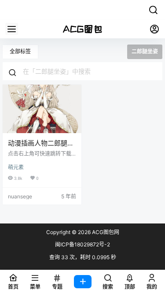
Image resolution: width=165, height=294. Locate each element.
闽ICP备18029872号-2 (82, 244)
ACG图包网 (105, 232)
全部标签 (20, 51)
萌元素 (16, 167)
